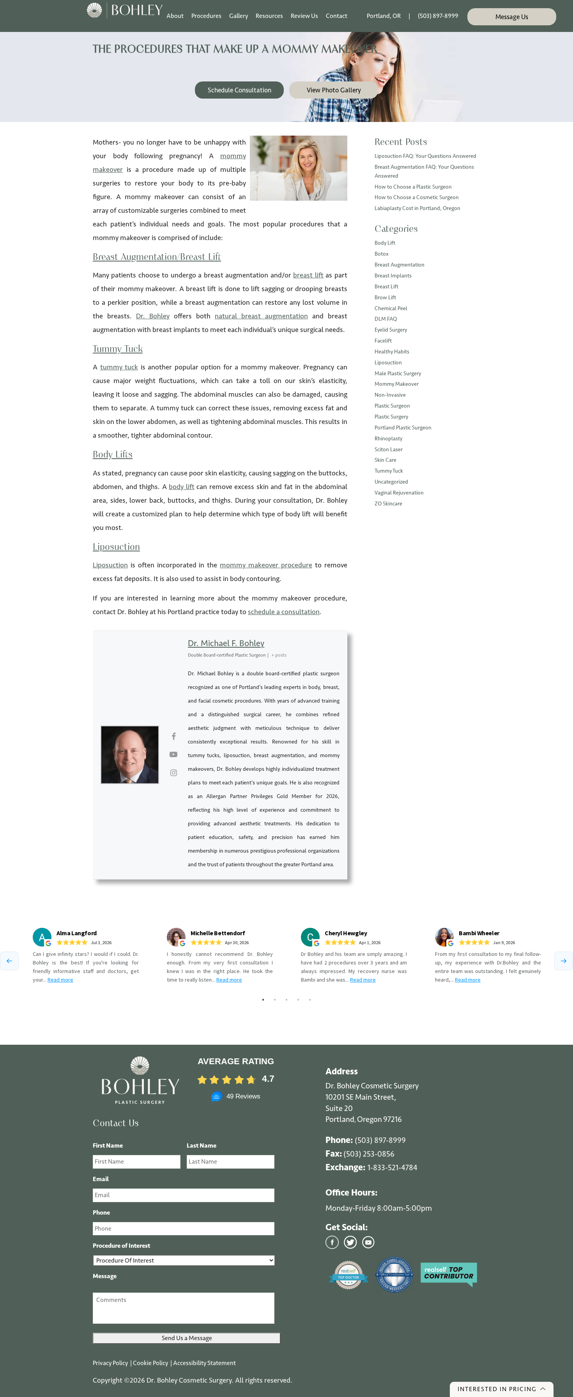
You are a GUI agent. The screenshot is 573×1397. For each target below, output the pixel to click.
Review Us (304, 15)
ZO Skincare (388, 503)
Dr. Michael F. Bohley (226, 643)
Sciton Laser (389, 449)
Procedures (206, 15)
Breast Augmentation (135, 257)
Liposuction (116, 547)
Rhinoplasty (388, 438)
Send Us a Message (187, 1338)
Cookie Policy (151, 1363)
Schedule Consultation (239, 90)
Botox (382, 254)
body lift (182, 486)
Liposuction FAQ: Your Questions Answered (425, 156)
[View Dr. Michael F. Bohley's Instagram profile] (173, 773)
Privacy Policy (111, 1363)
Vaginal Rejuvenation (399, 492)
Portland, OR (384, 15)
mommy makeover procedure (266, 565)
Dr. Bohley (153, 316)
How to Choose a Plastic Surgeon (413, 187)
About (175, 15)
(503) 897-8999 (438, 15)
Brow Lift (385, 297)
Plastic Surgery (391, 416)
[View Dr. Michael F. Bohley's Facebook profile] (173, 737)
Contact (336, 15)
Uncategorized (391, 482)
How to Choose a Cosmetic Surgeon (417, 197)
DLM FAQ (386, 319)
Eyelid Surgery (391, 330)
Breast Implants (393, 275)
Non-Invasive (390, 395)
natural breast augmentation (261, 316)
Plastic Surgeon (392, 406)
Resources (269, 15)
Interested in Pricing (497, 1389)
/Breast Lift (199, 257)
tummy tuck (119, 367)
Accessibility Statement (204, 1363)
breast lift (308, 275)
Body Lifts (113, 455)
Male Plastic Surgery (398, 373)
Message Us (511, 17)
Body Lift (385, 243)
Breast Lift (386, 286)
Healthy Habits (392, 351)
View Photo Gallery (334, 90)
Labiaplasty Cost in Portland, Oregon (417, 208)
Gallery (238, 15)
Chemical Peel (391, 308)
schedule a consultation (284, 612)
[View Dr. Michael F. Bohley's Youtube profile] (173, 754)
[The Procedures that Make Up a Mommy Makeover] (298, 167)
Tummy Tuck (118, 349)
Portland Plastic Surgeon (403, 427)
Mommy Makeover (397, 384)
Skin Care (385, 460)
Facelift (383, 340)
